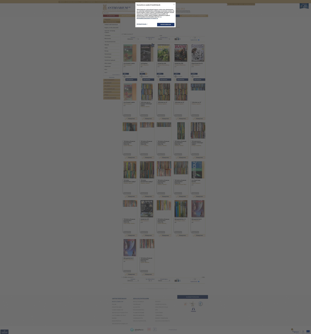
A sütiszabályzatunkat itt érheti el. (149, 17)
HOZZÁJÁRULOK (166, 24)
